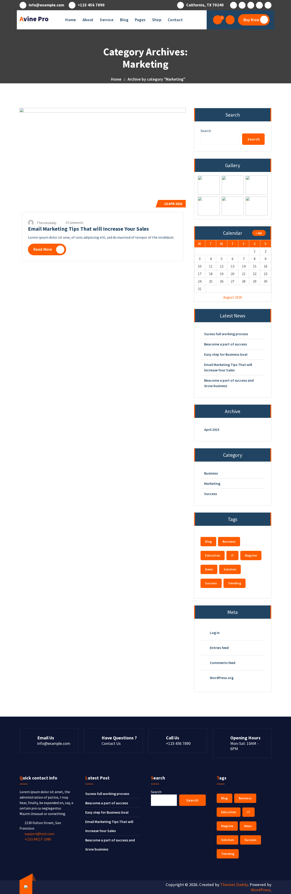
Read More (42, 249)
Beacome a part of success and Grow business (229, 383)
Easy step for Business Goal (225, 354)
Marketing (212, 483)
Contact (175, 19)
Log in (215, 632)
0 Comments (74, 222)
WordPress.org (221, 677)
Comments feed (222, 662)
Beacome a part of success (225, 344)
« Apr (259, 233)
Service (106, 19)
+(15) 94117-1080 (38, 839)
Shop (156, 19)
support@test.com (39, 833)
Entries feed (219, 647)
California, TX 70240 (205, 5)
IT (232, 555)
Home (70, 19)
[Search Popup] (230, 19)
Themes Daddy (234, 884)
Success (210, 493)
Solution (230, 569)
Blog (124, 19)
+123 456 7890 (91, 5)
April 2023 (211, 429)
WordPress (261, 889)
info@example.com (46, 5)
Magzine (251, 555)
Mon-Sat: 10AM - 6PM (244, 746)
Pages (140, 19)
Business (211, 473)
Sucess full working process (226, 334)
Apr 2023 (173, 204)
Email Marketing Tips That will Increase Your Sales (88, 228)
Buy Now (251, 19)
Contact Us (111, 743)
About (88, 19)
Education (212, 555)
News (209, 569)
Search (206, 130)
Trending (234, 583)
